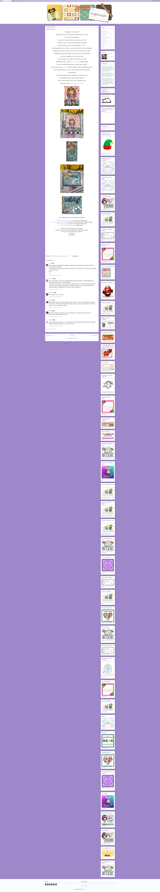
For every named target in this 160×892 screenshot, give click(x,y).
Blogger (83, 889)
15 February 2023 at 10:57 (55, 307)
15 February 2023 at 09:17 (55, 296)
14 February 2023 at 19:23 (55, 275)
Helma (50, 310)
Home (72, 335)
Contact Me (104, 128)
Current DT (103, 35)
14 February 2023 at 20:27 (55, 289)
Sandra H (51, 292)
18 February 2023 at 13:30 (55, 325)
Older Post (95, 335)
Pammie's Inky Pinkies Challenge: (65, 220)
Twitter (103, 47)
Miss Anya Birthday (74, 61)
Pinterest (103, 45)
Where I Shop (104, 31)
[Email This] (72, 256)
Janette (50, 300)
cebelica (51, 278)
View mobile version (72, 338)
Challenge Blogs (104, 33)
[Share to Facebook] (76, 256)
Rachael (51, 319)
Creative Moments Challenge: (58, 222)
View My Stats (84, 885)
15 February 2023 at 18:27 (55, 316)
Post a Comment (52, 329)
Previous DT (104, 39)
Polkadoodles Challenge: (63, 223)
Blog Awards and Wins (105, 37)
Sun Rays (64, 67)
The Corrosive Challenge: (67, 225)
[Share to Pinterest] (77, 256)
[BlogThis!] (74, 256)
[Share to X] (75, 256)
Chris (50, 263)
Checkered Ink (104, 41)
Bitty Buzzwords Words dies (76, 83)
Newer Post (49, 335)
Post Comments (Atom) (75, 343)
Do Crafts (103, 43)
